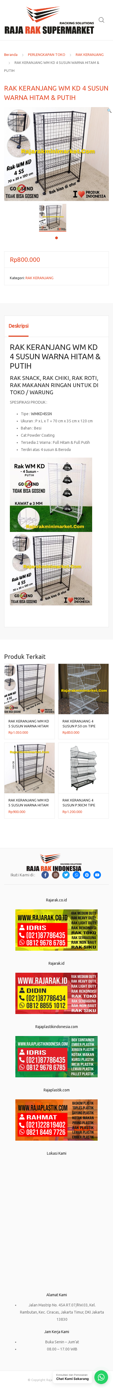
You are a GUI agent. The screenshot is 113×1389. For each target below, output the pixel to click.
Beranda (11, 54)
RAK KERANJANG (90, 54)
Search (102, 20)
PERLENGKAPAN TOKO (46, 54)
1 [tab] (56, 238)
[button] (109, 110)
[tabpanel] (56, 218)
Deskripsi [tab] (19, 325)
